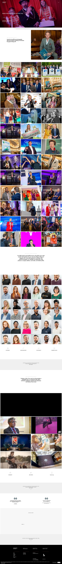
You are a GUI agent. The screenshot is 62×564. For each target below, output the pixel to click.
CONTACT (14, 555)
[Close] (61, 562)
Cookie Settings (54, 562)
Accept (59, 562)
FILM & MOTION (24, 553)
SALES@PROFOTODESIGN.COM (35, 553)
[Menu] (59, 2)
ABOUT (14, 553)
